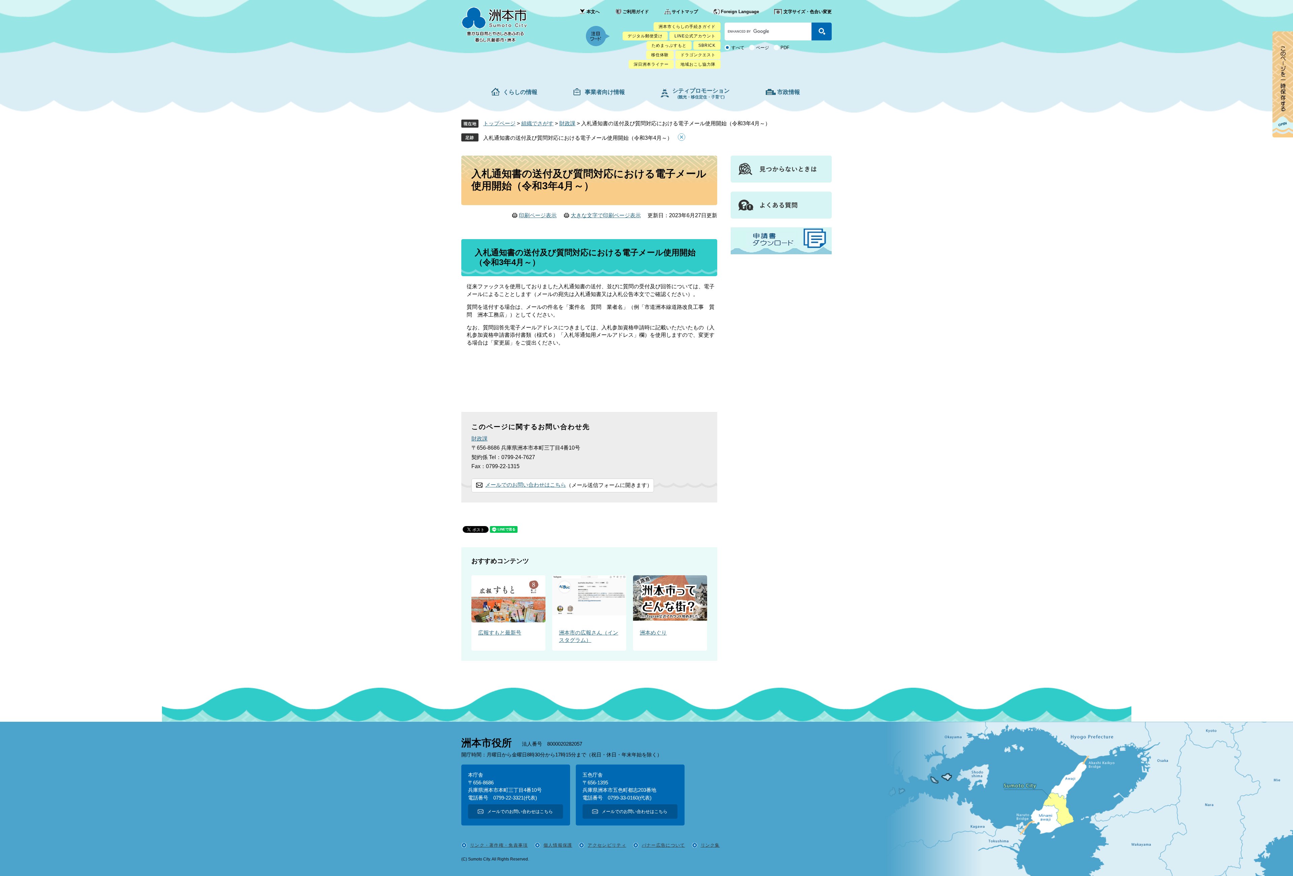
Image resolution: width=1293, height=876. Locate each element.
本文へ (593, 11)
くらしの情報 (520, 92)
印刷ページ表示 (538, 215)
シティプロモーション (701, 93)
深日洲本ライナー (651, 64)
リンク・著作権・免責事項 (499, 845)
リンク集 (710, 845)
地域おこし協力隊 (698, 64)
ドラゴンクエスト (698, 55)
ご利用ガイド (636, 11)
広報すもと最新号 (499, 633)
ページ (762, 47)
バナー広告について (663, 845)
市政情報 (788, 92)
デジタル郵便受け (645, 36)
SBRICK (707, 45)
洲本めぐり (653, 633)
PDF (785, 47)
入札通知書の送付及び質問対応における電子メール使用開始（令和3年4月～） (577, 138)
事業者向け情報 (605, 92)
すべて (737, 47)
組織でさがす (537, 123)
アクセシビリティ (607, 845)
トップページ (499, 123)
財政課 (567, 123)
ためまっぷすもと (669, 45)
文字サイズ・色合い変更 (808, 11)
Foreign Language (740, 11)
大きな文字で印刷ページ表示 (606, 215)
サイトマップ (685, 11)
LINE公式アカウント (695, 36)
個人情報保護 (557, 845)
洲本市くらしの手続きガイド (687, 26)
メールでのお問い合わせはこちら (525, 485)
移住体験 (660, 55)
